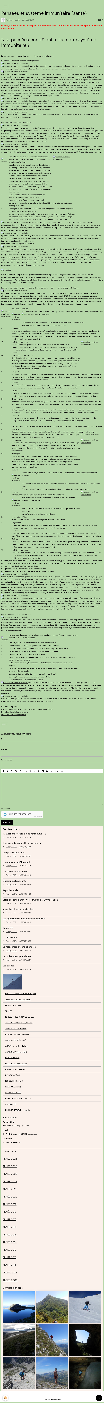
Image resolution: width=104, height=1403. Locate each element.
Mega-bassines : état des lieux (18, 909)
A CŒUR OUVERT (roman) (16, 1052)
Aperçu (60, 771)
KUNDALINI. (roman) (13, 1005)
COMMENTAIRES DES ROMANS (18, 1034)
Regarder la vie (10, 890)
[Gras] (3, 771)
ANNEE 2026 (10, 1151)
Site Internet (6, 760)
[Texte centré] (30, 771)
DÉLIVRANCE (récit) (13, 1075)
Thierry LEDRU (14, 20)
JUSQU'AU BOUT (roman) (15, 1040)
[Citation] (26, 771)
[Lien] (34, 771)
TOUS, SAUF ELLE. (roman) (16, 1028)
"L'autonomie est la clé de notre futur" (22, 843)
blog (4, 724)
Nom (3, 739)
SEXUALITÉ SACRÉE (13, 1092)
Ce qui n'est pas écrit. (14, 852)
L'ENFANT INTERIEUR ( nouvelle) (18, 1110)
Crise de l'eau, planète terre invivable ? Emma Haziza (30, 899)
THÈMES (8, 1011)
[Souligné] (12, 771)
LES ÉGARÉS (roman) (14, 1081)
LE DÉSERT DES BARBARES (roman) (19, 1017)
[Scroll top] (99, 1398)
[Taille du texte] (16, 771)
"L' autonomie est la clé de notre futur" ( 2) (25, 833)
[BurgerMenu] (5, 6)
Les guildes (8, 965)
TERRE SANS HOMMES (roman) (18, 999)
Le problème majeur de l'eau (17, 956)
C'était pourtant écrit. (14, 881)
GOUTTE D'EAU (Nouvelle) (16, 1063)
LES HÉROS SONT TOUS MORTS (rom (20, 994)
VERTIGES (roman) (13, 1087)
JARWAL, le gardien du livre (16, 1046)
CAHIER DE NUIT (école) (15, 1069)
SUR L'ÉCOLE (10, 1104)
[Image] (43, 771)
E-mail (4, 749)
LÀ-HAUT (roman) (12, 1058)
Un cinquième (10, 937)
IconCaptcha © (38, 816)
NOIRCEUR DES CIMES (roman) (18, 1098)
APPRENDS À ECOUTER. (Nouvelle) (19, 1023)
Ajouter (7, 822)
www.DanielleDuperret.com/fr (13, 715)
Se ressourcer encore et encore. (19, 946)
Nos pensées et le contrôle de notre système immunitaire (76, 66)
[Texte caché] (39, 771)
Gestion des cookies (52, 1399)
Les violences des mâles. (15, 871)
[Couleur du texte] (21, 771)
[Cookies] (5, 1398)
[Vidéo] (47, 771)
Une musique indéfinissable (17, 862)
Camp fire (8, 928)
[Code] (51, 771)
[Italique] (8, 771)
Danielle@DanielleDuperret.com (14, 712)
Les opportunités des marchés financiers (24, 918)
